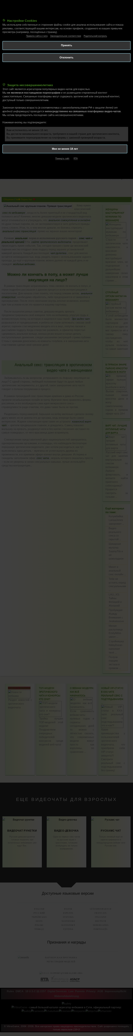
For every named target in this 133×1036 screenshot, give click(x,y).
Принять (66, 45)
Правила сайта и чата (37, 36)
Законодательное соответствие (65, 36)
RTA (76, 158)
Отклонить (66, 57)
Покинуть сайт (62, 158)
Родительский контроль (95, 36)
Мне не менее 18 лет (65, 148)
